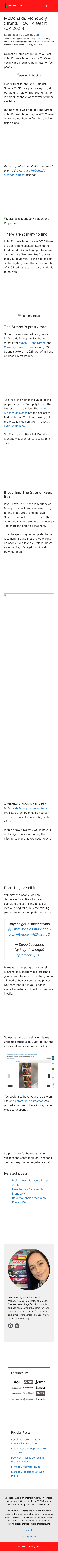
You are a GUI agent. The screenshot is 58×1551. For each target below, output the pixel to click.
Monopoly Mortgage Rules (25, 1466)
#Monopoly (42, 929)
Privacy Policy (29, 1536)
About (29, 1530)
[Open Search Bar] (46, 5)
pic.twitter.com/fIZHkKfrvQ (29, 934)
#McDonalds (23, 929)
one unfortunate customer (26, 1101)
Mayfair (23, 343)
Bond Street (37, 343)
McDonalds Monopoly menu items (25, 808)
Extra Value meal (14, 426)
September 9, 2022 (29, 955)
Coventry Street (14, 347)
